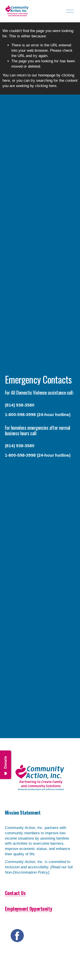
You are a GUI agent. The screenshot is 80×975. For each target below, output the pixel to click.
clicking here (45, 86)
